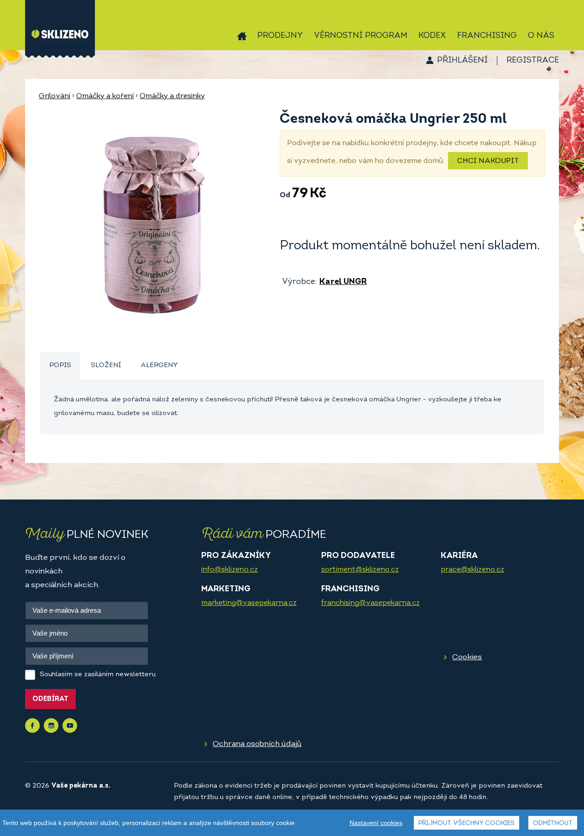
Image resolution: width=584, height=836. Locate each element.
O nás (541, 36)
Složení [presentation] (106, 365)
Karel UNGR (343, 282)
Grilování (54, 96)
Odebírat (50, 699)
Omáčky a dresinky (172, 96)
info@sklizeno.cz (229, 569)
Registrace (532, 61)
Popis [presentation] (60, 365)
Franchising (487, 36)
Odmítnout (553, 823)
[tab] (60, 366)
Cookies (467, 657)
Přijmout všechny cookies (466, 823)
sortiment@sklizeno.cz (360, 569)
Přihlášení (462, 61)
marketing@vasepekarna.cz (249, 603)
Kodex (432, 36)
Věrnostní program (360, 36)
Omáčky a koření (105, 96)
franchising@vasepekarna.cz (370, 603)
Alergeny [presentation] (159, 365)
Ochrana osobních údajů (257, 744)
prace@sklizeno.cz (472, 569)
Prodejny (280, 36)
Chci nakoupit (488, 161)
